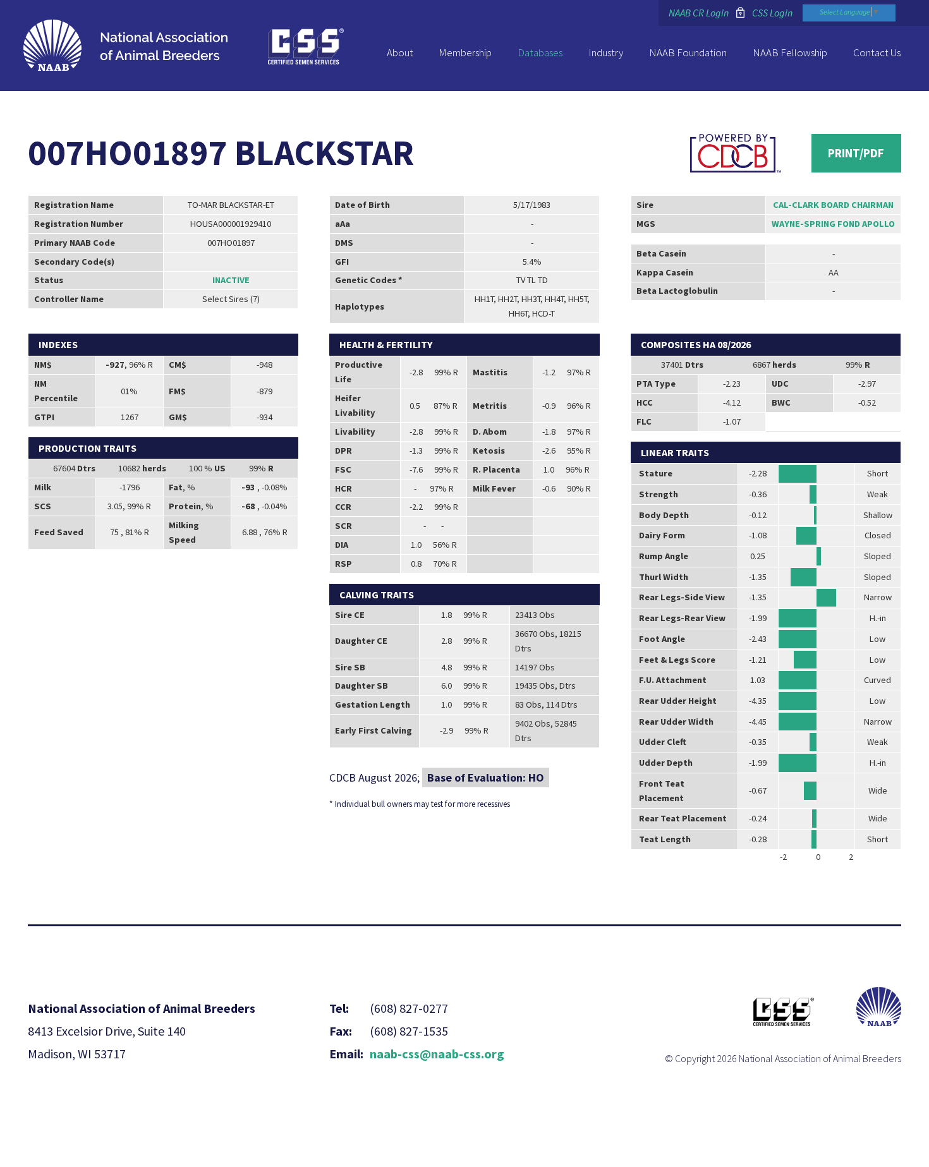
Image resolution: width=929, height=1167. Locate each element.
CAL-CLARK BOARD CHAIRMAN (833, 204)
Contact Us (877, 52)
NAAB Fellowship (790, 52)
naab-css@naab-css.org (437, 1053)
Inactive (231, 280)
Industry (605, 52)
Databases (540, 52)
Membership (465, 52)
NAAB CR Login (699, 12)
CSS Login (772, 12)
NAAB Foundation (688, 52)
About (400, 52)
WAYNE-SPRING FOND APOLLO (833, 223)
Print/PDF (856, 152)
